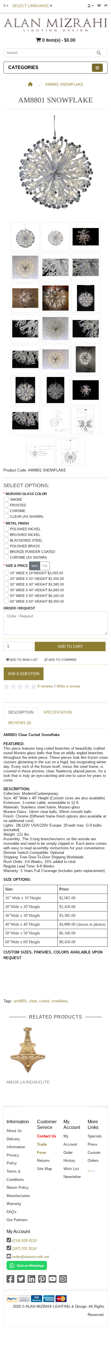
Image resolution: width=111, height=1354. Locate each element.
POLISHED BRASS (25, 546)
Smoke (16, 500)
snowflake (59, 1001)
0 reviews (45, 686)
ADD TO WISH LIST (23, 659)
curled (44, 1001)
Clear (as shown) (26, 517)
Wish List (71, 1169)
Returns (43, 1160)
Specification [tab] (57, 712)
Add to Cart (70, 646)
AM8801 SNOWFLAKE (64, 84)
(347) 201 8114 (24, 1248)
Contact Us (46, 1136)
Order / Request (19, 608)
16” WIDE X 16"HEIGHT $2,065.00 (36, 573)
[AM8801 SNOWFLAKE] (55, 216)
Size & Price (17, 566)
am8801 (20, 1001)
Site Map (44, 1169)
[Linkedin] (31, 1281)
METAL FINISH (17, 523)
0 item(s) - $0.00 (58, 40)
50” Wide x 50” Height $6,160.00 (37, 596)
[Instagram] (63, 1281)
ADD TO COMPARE (62, 659)
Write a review (68, 686)
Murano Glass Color (26, 494)
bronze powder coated (32, 552)
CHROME (17, 511)
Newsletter (72, 1177)
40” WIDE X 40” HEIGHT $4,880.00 (37, 590)
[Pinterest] (42, 1281)
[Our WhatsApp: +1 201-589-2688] (27, 1265)
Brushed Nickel (25, 535)
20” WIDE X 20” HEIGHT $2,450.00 (37, 579)
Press (92, 1144)
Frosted (18, 505)
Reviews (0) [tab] (19, 723)
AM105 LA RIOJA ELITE (28, 1082)
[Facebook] (10, 1281)
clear (33, 1001)
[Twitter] (21, 1281)
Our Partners (17, 1220)
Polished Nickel (25, 529)
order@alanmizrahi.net (30, 1257)
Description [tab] (21, 712)
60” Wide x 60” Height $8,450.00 (37, 601)
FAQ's (12, 1212)
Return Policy (18, 1187)
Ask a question (23, 674)
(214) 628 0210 (24, 1240)
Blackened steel (26, 540)
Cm (44, 565)
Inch (35, 565)
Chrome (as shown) (28, 557)
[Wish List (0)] (99, 6)
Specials (95, 1136)
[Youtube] (52, 1281)
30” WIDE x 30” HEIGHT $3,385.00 (37, 584)
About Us (14, 1131)
